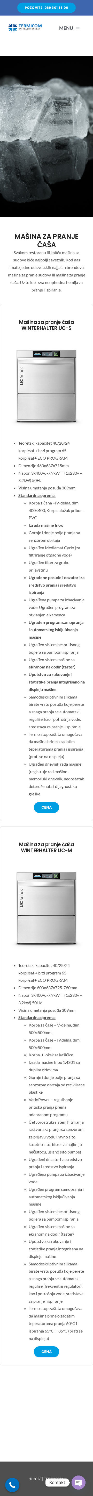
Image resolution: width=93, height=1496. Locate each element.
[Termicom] (26, 25)
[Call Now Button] (12, 1485)
